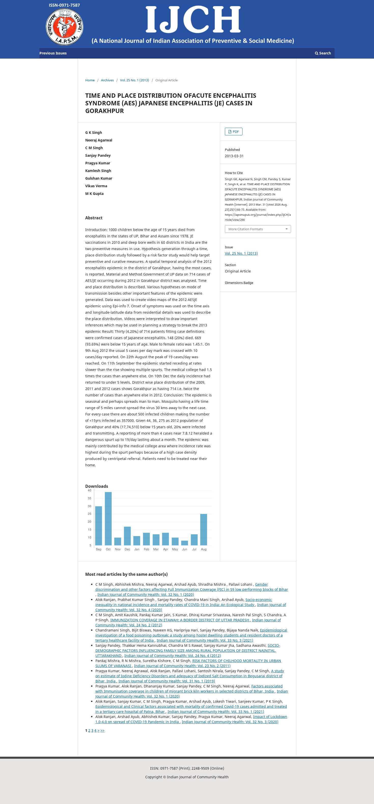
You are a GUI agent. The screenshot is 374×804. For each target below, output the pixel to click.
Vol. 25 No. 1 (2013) (134, 80)
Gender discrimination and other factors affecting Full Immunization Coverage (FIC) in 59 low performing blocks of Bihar (191, 587)
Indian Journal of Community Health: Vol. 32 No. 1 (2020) (145, 594)
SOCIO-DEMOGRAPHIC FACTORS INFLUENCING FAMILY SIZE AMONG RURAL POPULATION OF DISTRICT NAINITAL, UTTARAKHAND (187, 650)
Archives (107, 80)
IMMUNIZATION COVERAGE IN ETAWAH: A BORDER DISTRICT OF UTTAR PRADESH (180, 620)
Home (90, 80)
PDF (235, 131)
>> (102, 730)
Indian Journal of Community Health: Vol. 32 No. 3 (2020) (230, 721)
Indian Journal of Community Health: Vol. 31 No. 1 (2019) (167, 681)
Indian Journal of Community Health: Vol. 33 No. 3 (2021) (205, 640)
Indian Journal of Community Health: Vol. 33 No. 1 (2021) (216, 711)
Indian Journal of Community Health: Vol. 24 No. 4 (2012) (172, 655)
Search (324, 53)
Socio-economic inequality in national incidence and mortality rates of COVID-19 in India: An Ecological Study (183, 602)
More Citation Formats (245, 229)
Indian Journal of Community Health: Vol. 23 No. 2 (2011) (182, 665)
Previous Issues (53, 53)
